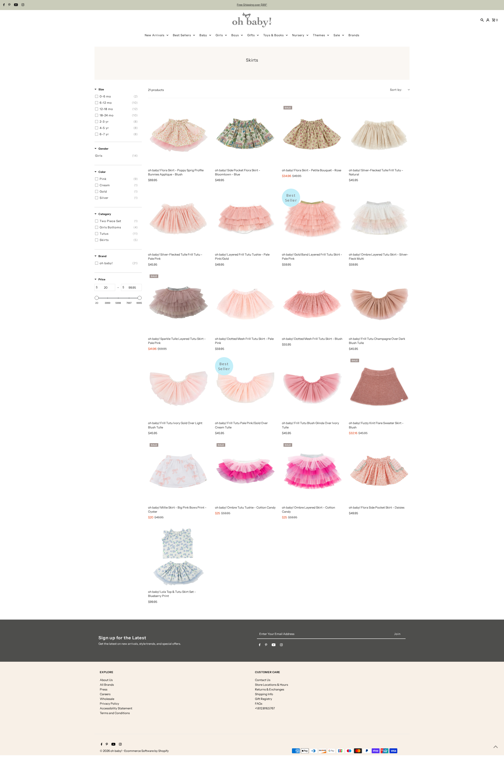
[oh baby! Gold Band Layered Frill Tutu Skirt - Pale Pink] (312, 219)
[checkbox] (117, 96)
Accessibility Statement (116, 708)
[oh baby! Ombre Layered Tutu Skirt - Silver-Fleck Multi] (379, 219)
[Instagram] (22, 5)
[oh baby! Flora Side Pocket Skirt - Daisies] (379, 472)
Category (104, 214)
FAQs (258, 703)
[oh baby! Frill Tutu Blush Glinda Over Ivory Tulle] (312, 387)
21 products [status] (156, 90)
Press (103, 689)
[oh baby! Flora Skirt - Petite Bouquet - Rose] (312, 134)
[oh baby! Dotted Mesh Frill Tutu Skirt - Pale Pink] (245, 303)
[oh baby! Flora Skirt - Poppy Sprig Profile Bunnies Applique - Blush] (178, 134)
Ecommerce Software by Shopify (146, 751)
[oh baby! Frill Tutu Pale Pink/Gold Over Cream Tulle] (245, 387)
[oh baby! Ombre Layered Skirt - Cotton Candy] (312, 472)
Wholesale (107, 699)
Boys (235, 35)
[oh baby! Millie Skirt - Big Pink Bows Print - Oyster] (178, 472)
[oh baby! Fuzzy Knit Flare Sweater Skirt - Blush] (379, 387)
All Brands (107, 685)
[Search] (482, 20)
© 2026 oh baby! (111, 751)
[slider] (97, 298)
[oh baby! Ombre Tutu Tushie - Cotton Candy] (245, 472)
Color (102, 172)
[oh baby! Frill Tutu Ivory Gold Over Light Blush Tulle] (178, 387)
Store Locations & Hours (271, 685)
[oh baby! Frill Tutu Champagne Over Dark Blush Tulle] (379, 303)
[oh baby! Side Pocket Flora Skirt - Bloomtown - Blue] (245, 134)
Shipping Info (264, 694)
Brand (102, 256)
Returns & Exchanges (269, 689)
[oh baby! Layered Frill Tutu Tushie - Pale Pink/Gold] (245, 219)
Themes (319, 35)
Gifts (251, 35)
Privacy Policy (109, 703)
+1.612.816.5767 (265, 708)
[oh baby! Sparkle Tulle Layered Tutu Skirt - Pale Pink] (178, 303)
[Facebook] (3, 5)
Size (101, 89)
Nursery (298, 35)
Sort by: (396, 90)
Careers (105, 694)
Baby (203, 35)
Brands (353, 35)
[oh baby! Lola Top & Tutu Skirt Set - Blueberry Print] (178, 556)
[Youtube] (15, 5)
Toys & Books (273, 35)
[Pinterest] (8, 5)
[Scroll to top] (495, 746)
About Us (106, 680)
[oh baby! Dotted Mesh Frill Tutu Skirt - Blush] (312, 303)
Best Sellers (182, 35)
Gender (103, 148)
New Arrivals (154, 35)
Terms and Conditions (115, 713)
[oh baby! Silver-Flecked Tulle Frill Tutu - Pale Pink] (178, 219)
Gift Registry (263, 699)
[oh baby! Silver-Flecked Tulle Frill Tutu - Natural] (379, 134)
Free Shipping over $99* (252, 4)
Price (101, 279)
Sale (337, 35)
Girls (219, 35)
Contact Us (262, 680)
